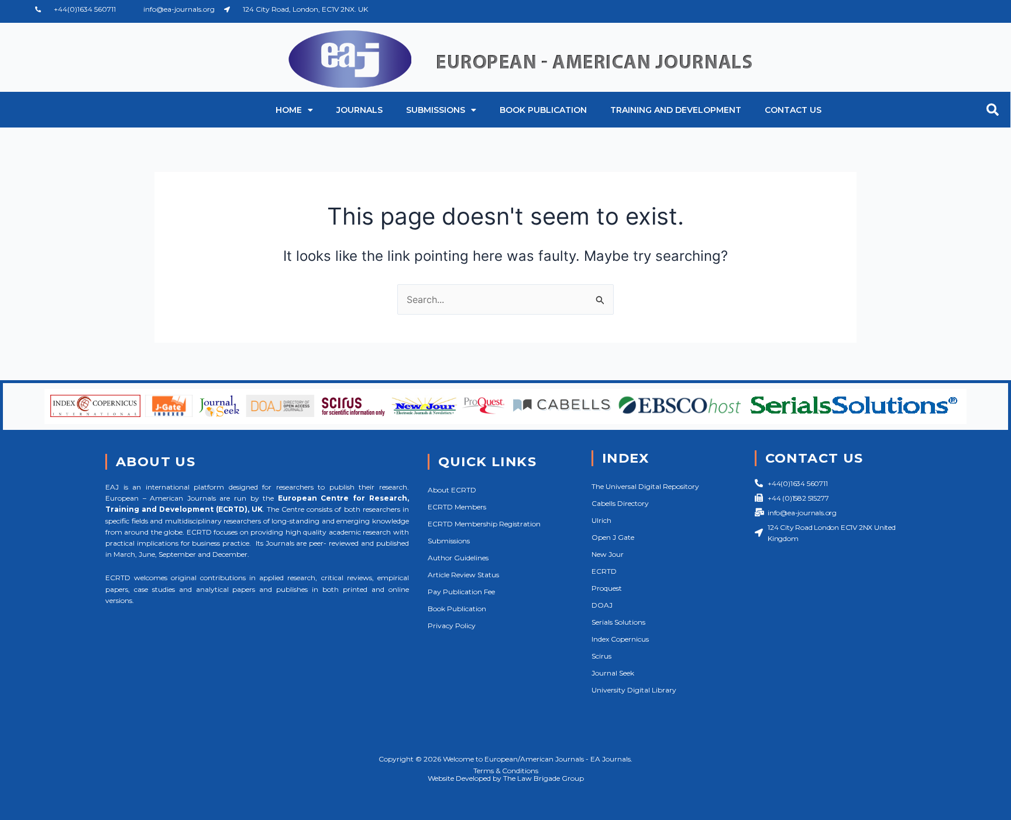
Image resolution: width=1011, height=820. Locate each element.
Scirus (601, 656)
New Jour (608, 554)
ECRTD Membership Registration (484, 523)
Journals (359, 110)
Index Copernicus (620, 639)
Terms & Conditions (505, 770)
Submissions (435, 110)
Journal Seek (613, 673)
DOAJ (602, 605)
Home (289, 110)
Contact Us (793, 110)
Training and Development (675, 110)
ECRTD (604, 571)
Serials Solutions (618, 622)
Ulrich (601, 520)
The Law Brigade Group (543, 778)
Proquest (607, 588)
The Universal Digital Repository (645, 486)
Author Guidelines (458, 557)
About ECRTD (452, 489)
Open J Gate (613, 537)
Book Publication (543, 110)
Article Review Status (463, 574)
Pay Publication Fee (461, 591)
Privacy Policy (452, 625)
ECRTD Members (457, 506)
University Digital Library (634, 689)
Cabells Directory (620, 503)
